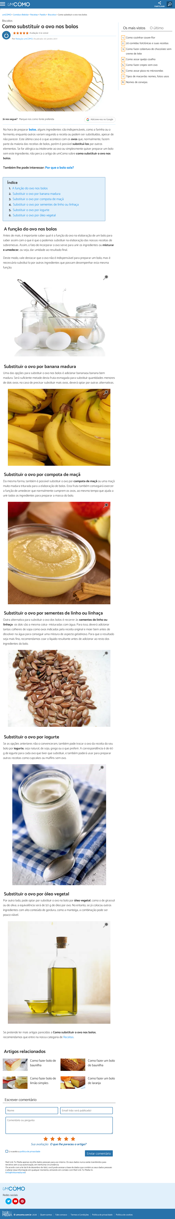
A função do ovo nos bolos (30, 188)
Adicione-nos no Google (101, 119)
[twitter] (8, 1201)
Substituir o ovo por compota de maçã (38, 199)
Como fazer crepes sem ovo (142, 65)
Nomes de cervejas (136, 82)
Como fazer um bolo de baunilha (101, 1063)
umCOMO (6, 15)
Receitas (34, 15)
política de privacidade (30, 1151)
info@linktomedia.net (15, 1172)
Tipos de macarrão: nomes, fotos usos (147, 76)
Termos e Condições (80, 1215)
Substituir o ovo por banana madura (36, 193)
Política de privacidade (102, 1215)
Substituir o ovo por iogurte (31, 210)
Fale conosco (61, 1215)
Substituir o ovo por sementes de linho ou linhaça (46, 204)
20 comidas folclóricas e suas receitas (147, 43)
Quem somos (46, 1215)
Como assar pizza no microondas (144, 71)
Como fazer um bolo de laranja (101, 1081)
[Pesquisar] (170, 4)
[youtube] (15, 1201)
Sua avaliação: (40, 1144)
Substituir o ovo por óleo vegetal (34, 215)
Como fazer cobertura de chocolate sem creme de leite (148, 51)
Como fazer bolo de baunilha (43, 1063)
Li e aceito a (24, 1151)
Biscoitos (52, 15)
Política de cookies (124, 1215)
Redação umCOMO (24, 39)
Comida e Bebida (20, 15)
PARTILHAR (159, 6)
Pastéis (43, 15)
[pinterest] (22, 1201)
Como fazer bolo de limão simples (43, 1081)
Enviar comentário (99, 1153)
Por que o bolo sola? (59, 167)
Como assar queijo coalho (141, 59)
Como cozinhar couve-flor (140, 37)
